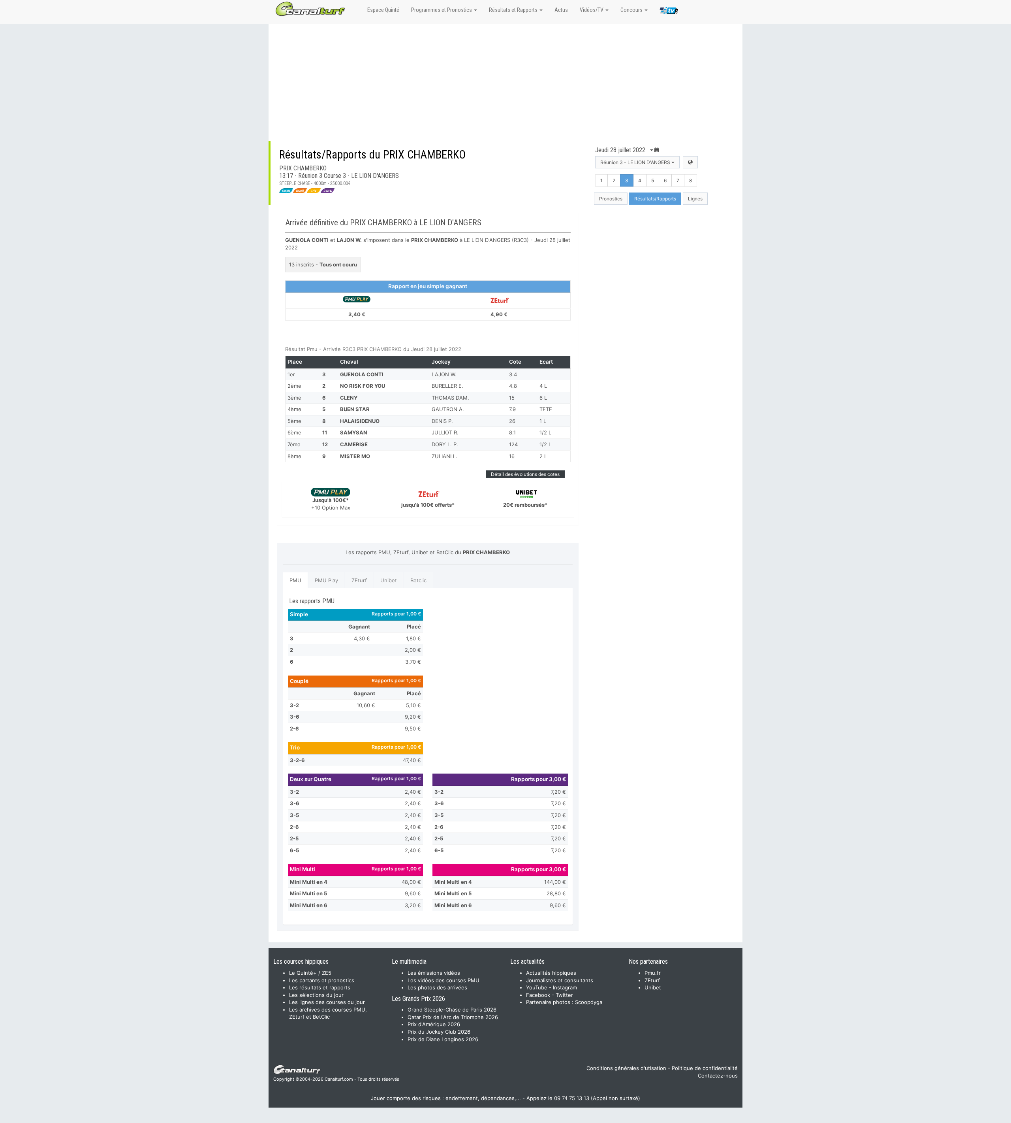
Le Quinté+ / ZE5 (310, 973)
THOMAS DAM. (450, 397)
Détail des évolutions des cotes (525, 474)
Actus (561, 10)
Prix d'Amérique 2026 (434, 1024)
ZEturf (359, 580)
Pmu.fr (653, 973)
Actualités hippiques (551, 973)
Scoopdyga (588, 1002)
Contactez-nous (718, 1075)
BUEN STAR (355, 409)
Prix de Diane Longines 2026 (443, 1039)
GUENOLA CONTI (361, 374)
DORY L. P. (445, 444)
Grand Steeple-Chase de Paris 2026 (452, 1009)
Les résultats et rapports (319, 987)
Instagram (565, 987)
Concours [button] (632, 10)
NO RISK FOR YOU (362, 386)
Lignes (695, 199)
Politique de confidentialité (705, 1068)
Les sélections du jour (316, 995)
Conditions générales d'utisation (626, 1068)
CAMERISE (354, 444)
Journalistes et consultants (559, 980)
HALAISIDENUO (360, 421)
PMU (295, 580)
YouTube (536, 987)
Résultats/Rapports (655, 199)
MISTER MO (355, 456)
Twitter (564, 995)
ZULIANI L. (444, 456)
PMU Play (326, 580)
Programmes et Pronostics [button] (442, 10)
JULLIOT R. (445, 432)
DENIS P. (442, 421)
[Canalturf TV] (669, 12)
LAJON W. (444, 374)
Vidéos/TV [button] (592, 10)
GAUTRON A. (448, 409)
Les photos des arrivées (437, 987)
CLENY (348, 397)
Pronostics (610, 199)
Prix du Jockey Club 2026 (439, 1032)
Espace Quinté (383, 10)
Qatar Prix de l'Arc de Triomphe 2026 (453, 1017)
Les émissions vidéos (434, 973)
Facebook (538, 995)
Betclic (418, 580)
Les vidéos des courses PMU (443, 980)
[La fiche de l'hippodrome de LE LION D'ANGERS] (690, 162)
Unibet (388, 580)
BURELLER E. (447, 386)
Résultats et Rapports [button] (514, 10)
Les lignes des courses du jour (327, 1002)
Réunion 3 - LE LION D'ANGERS (635, 162)
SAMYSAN (353, 432)
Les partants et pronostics (321, 980)
